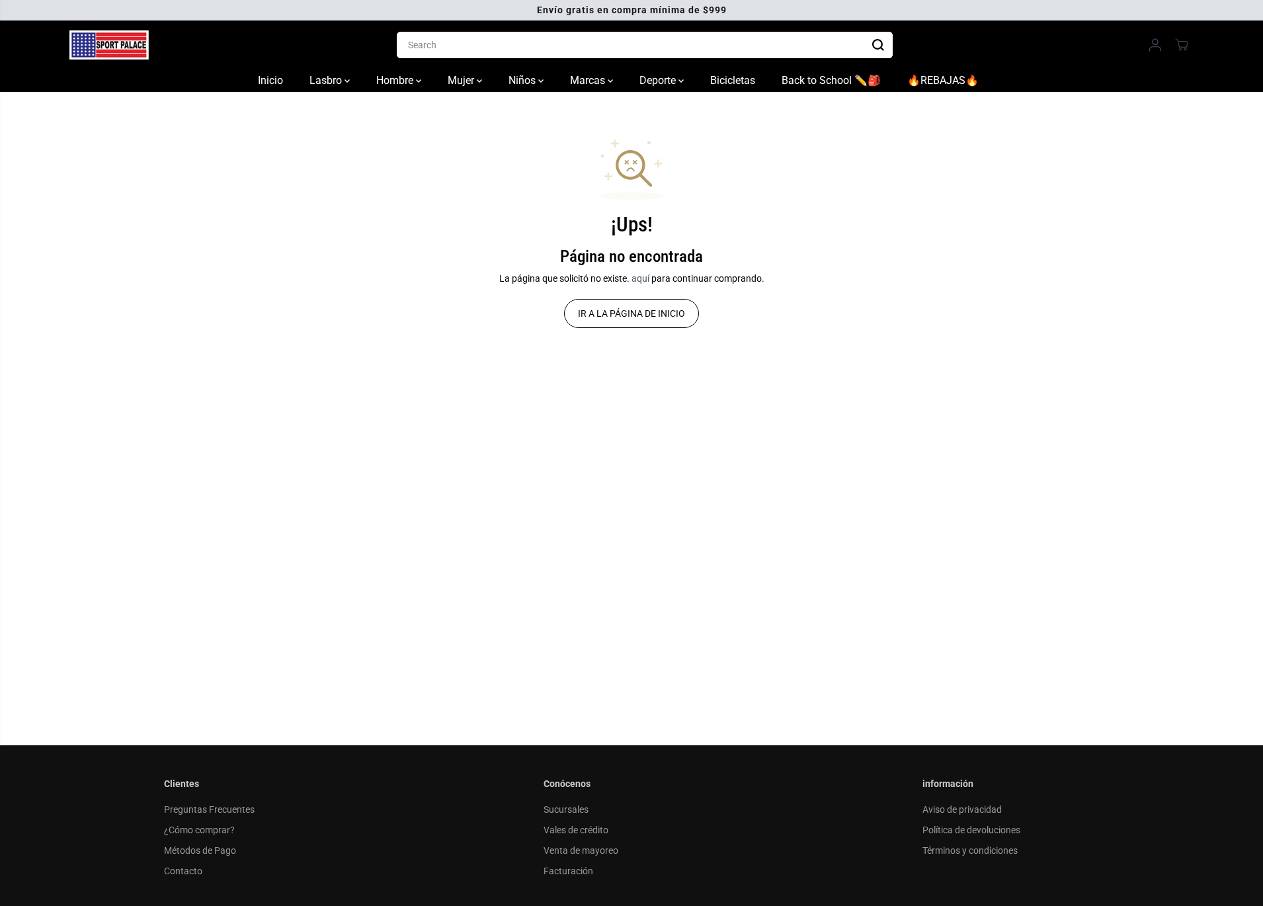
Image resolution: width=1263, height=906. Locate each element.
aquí (640, 278)
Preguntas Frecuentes (209, 809)
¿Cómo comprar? (199, 830)
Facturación (568, 871)
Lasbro (327, 80)
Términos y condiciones (970, 850)
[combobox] (645, 45)
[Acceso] (1155, 45)
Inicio (270, 80)
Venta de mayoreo (581, 850)
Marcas (589, 80)
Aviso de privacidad (962, 809)
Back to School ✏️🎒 (831, 80)
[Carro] (1182, 45)
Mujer (462, 80)
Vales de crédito (576, 830)
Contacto (183, 871)
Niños (523, 80)
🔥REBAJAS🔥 (943, 80)
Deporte (658, 80)
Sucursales (566, 809)
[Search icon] (878, 45)
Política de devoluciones (971, 830)
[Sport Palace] (109, 45)
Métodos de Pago (200, 850)
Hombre (396, 80)
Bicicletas (732, 80)
